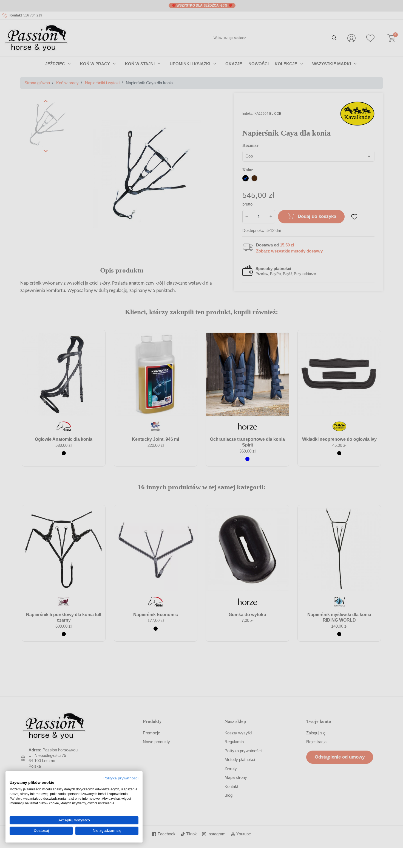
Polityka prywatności (120, 778)
